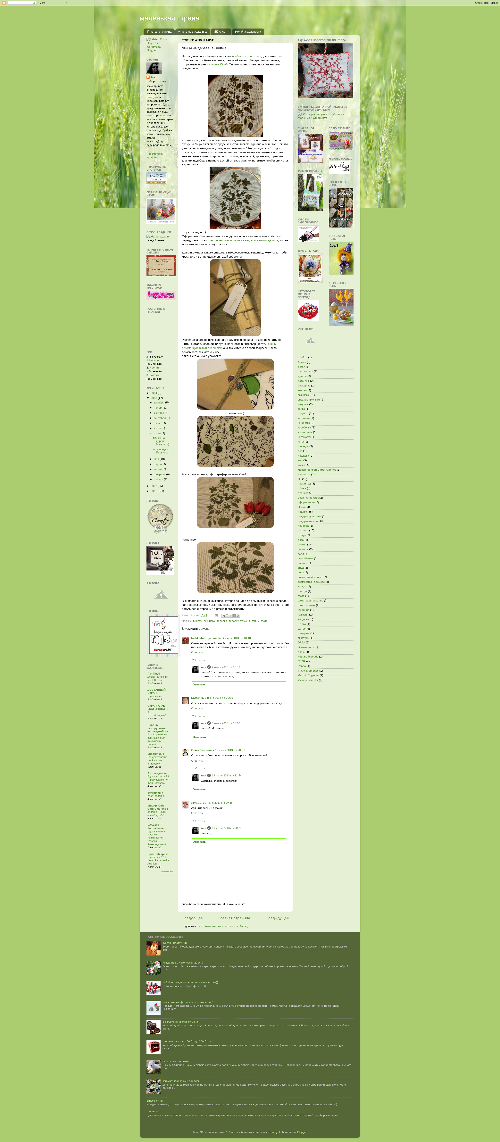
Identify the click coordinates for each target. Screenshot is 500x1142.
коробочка (304, 427)
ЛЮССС (196, 802)
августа (159, 423)
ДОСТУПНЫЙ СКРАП (156, 691)
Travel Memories (308, 670)
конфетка (304, 422)
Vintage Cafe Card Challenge (157, 807)
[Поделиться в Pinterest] (238, 616)
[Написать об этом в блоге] (227, 616)
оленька (303, 493)
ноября (159, 407)
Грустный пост (155, 696)
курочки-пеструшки (174, 942)
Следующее (192, 918)
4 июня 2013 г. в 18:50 (226, 667)
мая (157, 459)
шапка (302, 624)
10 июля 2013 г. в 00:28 (218, 802)
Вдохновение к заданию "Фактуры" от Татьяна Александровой (156, 838)
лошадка (303, 455)
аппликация (305, 371)
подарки (221, 620)
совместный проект (310, 577)
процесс (303, 530)
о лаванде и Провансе (161, 451)
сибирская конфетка (175, 1061)
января (159, 479)
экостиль (303, 637)
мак (300, 460)
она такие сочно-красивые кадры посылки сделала (243, 240)
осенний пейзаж (308, 497)
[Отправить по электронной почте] (223, 616)
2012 (154, 485)
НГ (299, 479)
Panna (302, 666)
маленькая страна (169, 18)
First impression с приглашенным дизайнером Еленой (157, 739)
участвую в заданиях (192, 31)
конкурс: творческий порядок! (181, 1081)
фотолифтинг (306, 605)
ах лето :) (154, 1111)
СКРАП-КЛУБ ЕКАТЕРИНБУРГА (158, 709)
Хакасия (303, 614)
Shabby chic (155, 753)
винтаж (197, 620)
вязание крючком (309, 399)
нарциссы (304, 474)
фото (264, 620)
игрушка (303, 413)
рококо (302, 544)
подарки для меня (309, 516)
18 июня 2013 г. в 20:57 (230, 750)
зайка (301, 408)
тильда (302, 586)
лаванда (303, 446)
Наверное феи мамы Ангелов (317, 469)
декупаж (303, 404)
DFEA (301, 642)
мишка (302, 465)
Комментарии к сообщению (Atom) (226, 926)
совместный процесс (311, 581)
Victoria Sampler (308, 680)
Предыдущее (277, 918)
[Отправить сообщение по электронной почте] (216, 615)
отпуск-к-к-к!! (154, 1100)
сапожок (303, 549)
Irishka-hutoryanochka (206, 638)
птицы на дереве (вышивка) (161, 441)
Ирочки (154, 367)
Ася (203, 667)
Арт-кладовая (157, 773)
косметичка (305, 432)
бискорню (304, 385)
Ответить (197, 652)
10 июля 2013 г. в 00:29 (227, 828)
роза (301, 539)
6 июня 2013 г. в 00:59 (219, 697)
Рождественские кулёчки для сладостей (157, 760)
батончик (303, 380)
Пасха (302, 507)
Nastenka (197, 697)
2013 (154, 398)
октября (159, 412)
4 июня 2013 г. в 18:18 (237, 638)
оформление (306, 502)
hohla (301, 651)
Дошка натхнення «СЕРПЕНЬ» (157, 678)
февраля (160, 474)
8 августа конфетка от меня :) (181, 1021)
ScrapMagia (155, 792)
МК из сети (220, 31)
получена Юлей (217, 64)
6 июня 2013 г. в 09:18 (226, 723)
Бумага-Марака (157, 854)
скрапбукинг (305, 558)
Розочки (155, 375)
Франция (303, 609)
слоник (302, 563)
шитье (302, 628)
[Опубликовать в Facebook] (234, 616)
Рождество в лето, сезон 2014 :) (182, 962)
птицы (255, 620)
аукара (302, 376)
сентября (160, 418)
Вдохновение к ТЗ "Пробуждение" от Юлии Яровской (158, 779)
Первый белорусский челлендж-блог (157, 728)
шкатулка (304, 633)
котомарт (304, 436)
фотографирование (310, 600)
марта (158, 469)
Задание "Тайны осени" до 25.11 (156, 813)
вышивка (209, 620)
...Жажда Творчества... (156, 826)
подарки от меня (239, 620)
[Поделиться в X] (231, 616)
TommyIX (274, 1132)
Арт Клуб (153, 673)
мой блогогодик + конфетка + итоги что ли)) (190, 982)
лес (300, 451)
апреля (159, 464)
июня (158, 433)
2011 (154, 491)
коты (301, 441)
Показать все (167, 872)
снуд (301, 567)
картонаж (304, 418)
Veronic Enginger (308, 675)
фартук (302, 591)
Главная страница (159, 31)
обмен (302, 488)
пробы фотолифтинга (246, 56)
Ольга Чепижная (202, 750)
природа (303, 525)
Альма (302, 362)
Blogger (302, 1132)
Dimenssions (306, 647)
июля (158, 428)
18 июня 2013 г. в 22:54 (227, 775)
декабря (159, 402)
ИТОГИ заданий (156, 715)
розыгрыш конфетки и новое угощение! (187, 1002)
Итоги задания (155, 795)
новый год (304, 483)
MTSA (301, 661)
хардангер (304, 619)
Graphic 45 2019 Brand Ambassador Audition (158, 860)
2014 (154, 393)
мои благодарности (248, 31)
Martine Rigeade (308, 656)
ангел (301, 366)
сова (301, 572)
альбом (302, 357)
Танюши (154, 360)
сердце (302, 553)
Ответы (200, 660)
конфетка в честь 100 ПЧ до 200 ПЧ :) (186, 1041)
